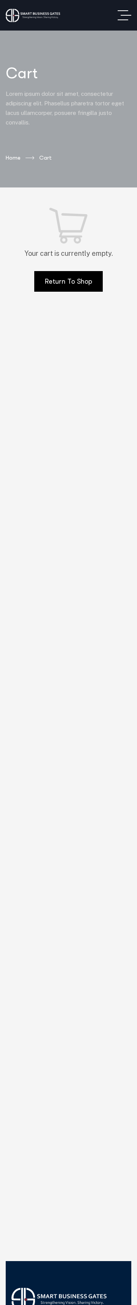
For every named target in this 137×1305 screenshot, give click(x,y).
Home (13, 157)
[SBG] (33, 15)
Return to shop (68, 281)
